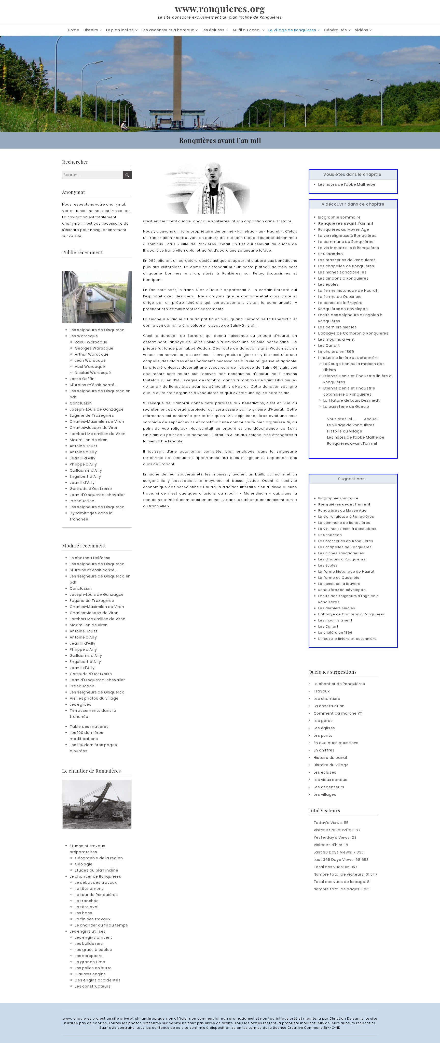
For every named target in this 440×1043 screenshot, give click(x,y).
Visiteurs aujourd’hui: (335, 830)
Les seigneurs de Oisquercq (97, 329)
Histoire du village (331, 764)
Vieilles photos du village (94, 698)
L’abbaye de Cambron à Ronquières (353, 333)
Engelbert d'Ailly (85, 476)
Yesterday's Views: (333, 837)
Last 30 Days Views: (333, 852)
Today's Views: (329, 822)
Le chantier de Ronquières (95, 876)
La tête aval (87, 906)
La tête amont (89, 888)
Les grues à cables (93, 949)
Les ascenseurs (329, 787)
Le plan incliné (120, 30)
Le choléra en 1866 (336, 351)
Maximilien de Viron (89, 439)
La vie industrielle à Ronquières (348, 247)
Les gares (323, 720)
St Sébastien (330, 253)
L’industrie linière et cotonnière (348, 357)
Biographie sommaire (339, 217)
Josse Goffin (82, 378)
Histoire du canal (330, 757)
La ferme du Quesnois (340, 296)
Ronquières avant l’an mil (345, 223)
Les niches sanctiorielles (342, 272)
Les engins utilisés (88, 931)
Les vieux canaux (330, 779)
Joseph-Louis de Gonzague (97, 409)
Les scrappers (88, 955)
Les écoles (328, 284)
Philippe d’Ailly (83, 464)
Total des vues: (329, 867)
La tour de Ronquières (96, 894)
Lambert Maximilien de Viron (98, 433)
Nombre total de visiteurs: (340, 874)
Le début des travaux (96, 882)
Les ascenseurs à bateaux (168, 30)
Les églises (80, 704)
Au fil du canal (246, 30)
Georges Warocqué (94, 348)
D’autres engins (90, 974)
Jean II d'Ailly (82, 482)
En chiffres (324, 750)
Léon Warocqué (90, 360)
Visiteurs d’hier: (329, 844)
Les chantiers (327, 698)
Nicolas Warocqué (93, 372)
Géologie (83, 864)
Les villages (325, 794)
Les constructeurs (93, 986)
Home (73, 30)
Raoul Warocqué (91, 342)
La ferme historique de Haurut (348, 290)
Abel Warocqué (90, 366)
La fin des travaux (92, 919)
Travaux (322, 691)
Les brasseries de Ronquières (347, 260)
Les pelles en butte (93, 967)
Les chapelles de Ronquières (346, 266)
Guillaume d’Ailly (86, 470)
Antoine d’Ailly (83, 452)
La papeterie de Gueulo (346, 406)
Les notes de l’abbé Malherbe (347, 184)
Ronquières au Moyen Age (343, 229)
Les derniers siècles (337, 327)
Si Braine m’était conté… (93, 384)
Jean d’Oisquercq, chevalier (97, 494)
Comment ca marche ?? (338, 713)
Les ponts (323, 735)
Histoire (91, 30)
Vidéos (361, 30)
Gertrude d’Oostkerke (91, 488)
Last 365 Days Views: (335, 859)
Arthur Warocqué (92, 354)
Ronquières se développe (343, 308)
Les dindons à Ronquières (343, 278)
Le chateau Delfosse (90, 557)
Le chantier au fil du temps (101, 925)
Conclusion (81, 403)
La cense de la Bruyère (340, 302)
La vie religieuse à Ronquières (347, 235)
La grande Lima (90, 961)
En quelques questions (336, 742)
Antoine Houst (83, 445)
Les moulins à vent (336, 339)
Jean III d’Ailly (82, 458)
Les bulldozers (89, 943)
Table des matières (89, 726)
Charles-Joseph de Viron (94, 427)
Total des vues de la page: (340, 881)
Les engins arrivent (93, 937)
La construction (329, 705)
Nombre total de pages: (338, 889)
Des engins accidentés (98, 980)
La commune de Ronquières (346, 241)
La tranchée (87, 900)
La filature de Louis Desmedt (351, 400)
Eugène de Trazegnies (92, 415)
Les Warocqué (84, 336)
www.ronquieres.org (220, 8)
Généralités (335, 30)
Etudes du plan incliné (96, 870)
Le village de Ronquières (292, 30)
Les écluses (213, 30)
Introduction (82, 500)
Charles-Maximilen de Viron (97, 421)
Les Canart (329, 345)
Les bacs (83, 913)
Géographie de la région (99, 858)
